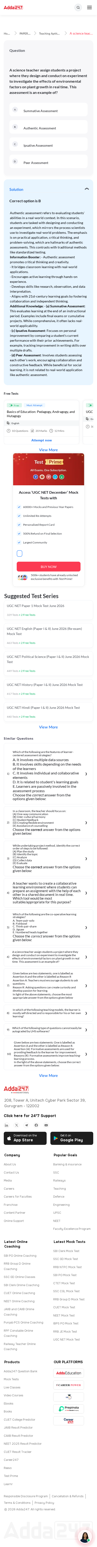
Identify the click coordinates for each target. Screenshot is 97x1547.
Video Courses (13, 1395)
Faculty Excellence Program (72, 1229)
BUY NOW (49, 567)
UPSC (57, 1213)
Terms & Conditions (17, 1503)
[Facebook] (36, 1125)
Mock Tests (11, 1379)
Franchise (10, 1205)
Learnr (8, 1484)
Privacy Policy (44, 1503)
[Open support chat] (85, 1536)
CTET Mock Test (64, 1283)
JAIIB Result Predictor (18, 1428)
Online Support (14, 1221)
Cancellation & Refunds (68, 1496)
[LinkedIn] (6, 1125)
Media (8, 1180)
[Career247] (68, 1420)
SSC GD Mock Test (65, 1259)
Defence (58, 1197)
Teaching (59, 1189)
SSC (56, 1172)
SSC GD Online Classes (19, 1277)
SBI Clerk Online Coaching (21, 1285)
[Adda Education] (68, 1373)
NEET (57, 1221)
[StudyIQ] (68, 1397)
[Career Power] (68, 1385)
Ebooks (8, 1403)
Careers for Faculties (18, 1197)
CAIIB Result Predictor (18, 1436)
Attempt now (41, 440)
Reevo (8, 1468)
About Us (10, 1164)
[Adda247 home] (13, 8)
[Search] (78, 7)
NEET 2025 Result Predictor (23, 1444)
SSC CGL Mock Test (66, 1291)
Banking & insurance (67, 1164)
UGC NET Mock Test (66, 1339)
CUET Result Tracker (18, 1452)
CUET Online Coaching (19, 1293)
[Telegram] (26, 1125)
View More (48, 450)
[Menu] (89, 7)
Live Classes (12, 1387)
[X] (16, 1125)
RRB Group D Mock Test (69, 1299)
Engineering (61, 1205)
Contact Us (11, 1172)
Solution (16, 190)
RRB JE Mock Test (65, 1332)
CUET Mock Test (64, 1307)
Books (8, 1411)
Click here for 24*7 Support (30, 1115)
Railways (59, 1180)
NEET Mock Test (64, 1315)
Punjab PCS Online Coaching (23, 1322)
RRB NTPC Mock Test (67, 1267)
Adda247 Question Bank (20, 1371)
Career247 (11, 1460)
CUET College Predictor (19, 1420)
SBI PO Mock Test (65, 1275)
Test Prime (11, 1476)
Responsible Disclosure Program (26, 1496)
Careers (9, 1189)
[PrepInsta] (68, 1408)
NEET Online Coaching (19, 1301)
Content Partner (14, 1213)
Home (7, 33)
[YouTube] (46, 1125)
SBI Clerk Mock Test (66, 1251)
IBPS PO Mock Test (65, 1323)
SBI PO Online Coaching (20, 1256)
